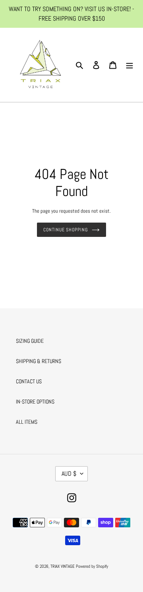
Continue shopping (65, 230)
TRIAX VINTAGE (62, 566)
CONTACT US (29, 381)
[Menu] (129, 65)
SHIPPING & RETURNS (38, 361)
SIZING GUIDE (30, 340)
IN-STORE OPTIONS (35, 401)
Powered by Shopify (92, 566)
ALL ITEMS (26, 421)
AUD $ (69, 473)
